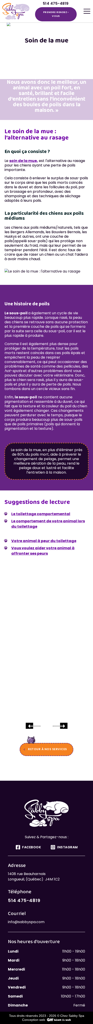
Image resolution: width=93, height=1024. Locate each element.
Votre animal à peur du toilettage (43, 540)
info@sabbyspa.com (26, 921)
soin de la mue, (23, 160)
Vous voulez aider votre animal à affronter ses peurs (42, 550)
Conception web (33, 1020)
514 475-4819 (24, 900)
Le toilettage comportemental (40, 513)
